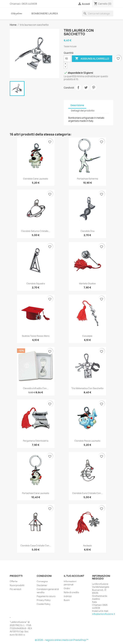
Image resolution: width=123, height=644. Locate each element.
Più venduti (15, 589)
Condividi (78, 87)
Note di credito (71, 592)
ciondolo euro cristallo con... (87, 493)
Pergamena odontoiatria (35, 440)
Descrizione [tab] (77, 105)
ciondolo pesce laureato (87, 440)
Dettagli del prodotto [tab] (82, 110)
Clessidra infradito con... (35, 388)
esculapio (87, 335)
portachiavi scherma (87, 178)
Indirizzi (68, 596)
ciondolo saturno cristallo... (35, 231)
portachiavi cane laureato (35, 493)
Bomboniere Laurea (45, 13)
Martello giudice (87, 283)
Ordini (67, 588)
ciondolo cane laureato (35, 178)
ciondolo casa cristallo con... (35, 545)
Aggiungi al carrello (92, 58)
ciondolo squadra (35, 283)
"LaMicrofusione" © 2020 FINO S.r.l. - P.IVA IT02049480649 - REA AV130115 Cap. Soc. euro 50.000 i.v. (21, 628)
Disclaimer (42, 585)
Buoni (67, 600)
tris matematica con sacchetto (87, 388)
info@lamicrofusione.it (103, 613)
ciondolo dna (87, 231)
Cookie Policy (43, 604)
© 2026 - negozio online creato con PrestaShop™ (61, 640)
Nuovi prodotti (17, 585)
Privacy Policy (44, 600)
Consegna (42, 581)
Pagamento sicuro (46, 596)
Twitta (86, 87)
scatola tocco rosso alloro (36, 335)
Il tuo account (74, 576)
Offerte (13, 581)
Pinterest (94, 87)
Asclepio (87, 545)
